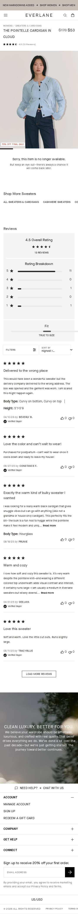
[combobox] (55, 350)
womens (8, 25)
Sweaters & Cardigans (28, 25)
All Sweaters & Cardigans (21, 202)
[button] (73, 15)
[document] (39, 100)
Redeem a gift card (18, 818)
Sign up (9, 811)
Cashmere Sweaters (56, 202)
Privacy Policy (39, 886)
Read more (49, 525)
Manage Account (16, 804)
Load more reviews (39, 674)
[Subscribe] (70, 872)
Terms (57, 886)
